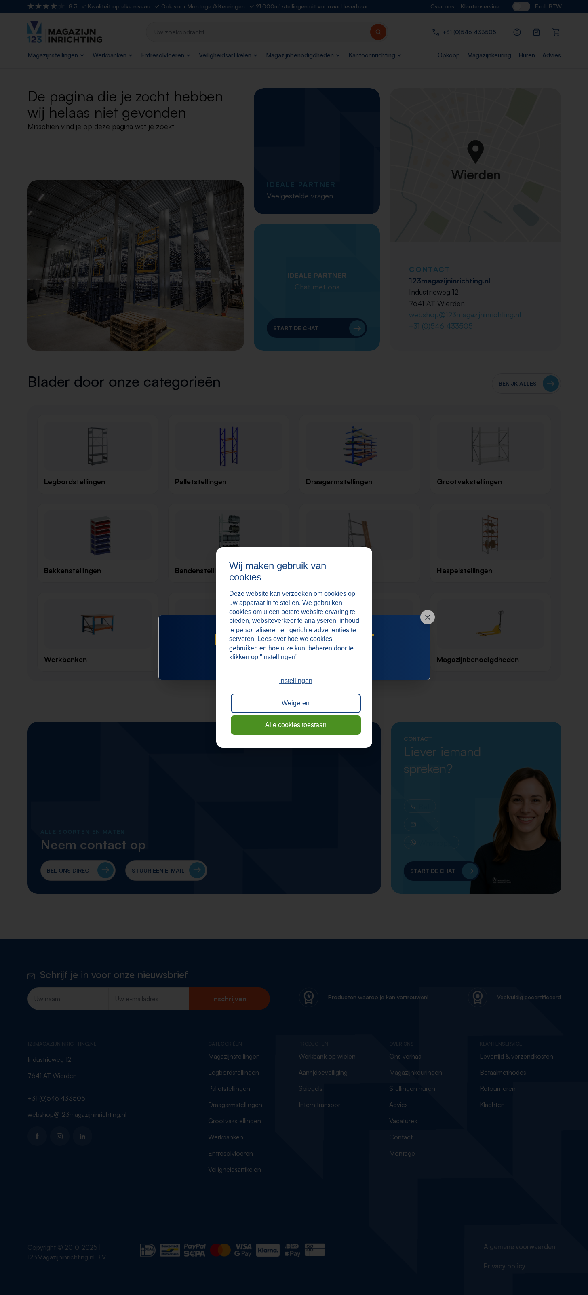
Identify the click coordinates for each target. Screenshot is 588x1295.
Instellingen (295, 680)
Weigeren (296, 703)
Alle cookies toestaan (296, 724)
